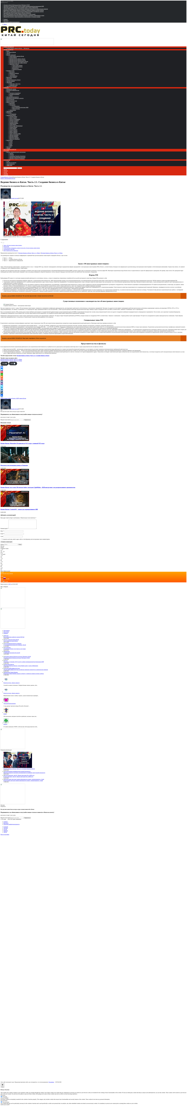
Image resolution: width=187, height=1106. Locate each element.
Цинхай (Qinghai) (13, 136)
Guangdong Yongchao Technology (17, 156)
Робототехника (16, 108)
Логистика (9, 78)
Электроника (12, 110)
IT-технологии (16, 106)
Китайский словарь (11, 89)
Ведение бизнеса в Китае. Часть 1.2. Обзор (52, 253)
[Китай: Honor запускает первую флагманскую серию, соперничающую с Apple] (24, 779)
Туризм (8, 148)
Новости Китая (9, 47)
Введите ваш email (5, 419)
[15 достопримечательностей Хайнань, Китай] (12, 643)
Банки (7, 51)
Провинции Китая (11, 115)
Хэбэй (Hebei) (12, 124)
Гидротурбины (13, 57)
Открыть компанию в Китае (13, 79)
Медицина (12, 103)
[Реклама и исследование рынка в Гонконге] (15, 462)
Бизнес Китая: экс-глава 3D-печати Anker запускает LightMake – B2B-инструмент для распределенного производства (38, 487)
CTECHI (11, 154)
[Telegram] (93, 388)
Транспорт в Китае (14, 64)
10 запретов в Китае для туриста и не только (15, 648)
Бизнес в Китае (8, 49)
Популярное (7, 630)
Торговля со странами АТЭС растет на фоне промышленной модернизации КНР (24, 6)
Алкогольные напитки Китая (16, 56)
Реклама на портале (11, 162)
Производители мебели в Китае (17, 58)
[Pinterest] (93, 372)
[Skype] (93, 386)
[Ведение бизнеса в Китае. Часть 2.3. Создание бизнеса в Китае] (18, 767)
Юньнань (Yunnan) (14, 137)
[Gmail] (93, 379)
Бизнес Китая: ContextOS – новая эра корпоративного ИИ (19, 509)
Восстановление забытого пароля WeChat (14, 637)
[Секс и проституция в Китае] (11, 639)
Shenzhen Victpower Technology (17, 158)
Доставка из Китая (11, 52)
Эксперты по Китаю (11, 86)
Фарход (5, 724)
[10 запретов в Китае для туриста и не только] (7, 647)
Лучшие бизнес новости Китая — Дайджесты (17, 48)
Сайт (2, 536)
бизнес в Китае (8, 398)
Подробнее (51, 1082)
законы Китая (22, 398)
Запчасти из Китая (16, 69)
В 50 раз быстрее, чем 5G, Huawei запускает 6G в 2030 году (18, 776)
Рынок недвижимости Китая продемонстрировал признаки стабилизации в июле (24, 15)
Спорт (10, 141)
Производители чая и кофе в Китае (18, 62)
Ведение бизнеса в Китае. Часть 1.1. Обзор (29, 253)
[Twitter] (93, 369)
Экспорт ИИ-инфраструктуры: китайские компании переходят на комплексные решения (26, 9)
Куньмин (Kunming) (14, 94)
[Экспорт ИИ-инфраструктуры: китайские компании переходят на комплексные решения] (12, 668)
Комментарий (4, 528)
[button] (2, 242)
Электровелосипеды (17, 66)
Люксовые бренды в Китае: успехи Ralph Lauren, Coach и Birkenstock (21, 7)
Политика (8, 112)
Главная (5, 19)
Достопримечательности (12, 97)
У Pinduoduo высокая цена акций (12, 652)
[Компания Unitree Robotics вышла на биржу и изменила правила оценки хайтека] (11, 672)
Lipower (11, 153)
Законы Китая (11, 178)
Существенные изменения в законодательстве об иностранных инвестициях (22, 248)
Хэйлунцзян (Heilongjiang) (15, 125)
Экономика (9, 82)
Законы (8, 53)
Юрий (5, 714)
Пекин (11, 95)
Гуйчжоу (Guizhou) (14, 120)
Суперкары (12, 74)
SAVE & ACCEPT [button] (5, 1104)
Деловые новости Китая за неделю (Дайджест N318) (17, 5)
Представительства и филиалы (11, 250)
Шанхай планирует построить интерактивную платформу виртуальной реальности (24, 772)
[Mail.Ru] (93, 390)
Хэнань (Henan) (13, 127)
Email (2, 533)
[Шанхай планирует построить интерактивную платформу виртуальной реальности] (17, 771)
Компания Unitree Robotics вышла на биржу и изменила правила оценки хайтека (24, 10)
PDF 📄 (13, 363)
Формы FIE (6, 246)
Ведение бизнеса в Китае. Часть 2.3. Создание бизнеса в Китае (19, 768)
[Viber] (93, 383)
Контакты (6, 20)
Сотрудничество (10, 164)
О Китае (6, 87)
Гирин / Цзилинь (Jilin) (15, 133)
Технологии (12, 104)
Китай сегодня (14, 198)
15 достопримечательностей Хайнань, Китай (15, 644)
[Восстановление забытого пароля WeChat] (6, 635)
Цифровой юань (13, 85)
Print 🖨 (4, 363)
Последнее (6, 632)
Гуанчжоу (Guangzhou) (15, 93)
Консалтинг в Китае (11, 77)
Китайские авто (10, 70)
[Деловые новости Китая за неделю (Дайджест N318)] (17, 656)
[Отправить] (93, 395)
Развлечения (9, 140)
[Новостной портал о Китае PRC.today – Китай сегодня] (21, 37)
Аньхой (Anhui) (13, 116)
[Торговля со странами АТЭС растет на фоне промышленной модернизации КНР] (6, 660)
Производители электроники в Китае (18, 61)
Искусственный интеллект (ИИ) (20, 107)
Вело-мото (12, 72)
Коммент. (6, 633)
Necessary (4, 1096)
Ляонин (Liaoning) (13, 135)
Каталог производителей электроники (16, 152)
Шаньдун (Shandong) (14, 139)
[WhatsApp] (93, 374)
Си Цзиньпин (12, 114)
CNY (9, 584)
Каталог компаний (11, 55)
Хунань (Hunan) (13, 129)
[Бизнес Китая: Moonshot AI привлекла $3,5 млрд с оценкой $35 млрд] (15, 440)
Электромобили (13, 76)
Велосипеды (15, 68)
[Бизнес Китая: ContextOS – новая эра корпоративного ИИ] (15, 506)
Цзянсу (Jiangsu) (13, 131)
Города (8, 91)
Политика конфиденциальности (12, 22)
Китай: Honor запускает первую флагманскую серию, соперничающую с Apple (23, 780)
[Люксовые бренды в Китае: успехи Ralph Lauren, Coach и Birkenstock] (9, 664)
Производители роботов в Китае (17, 60)
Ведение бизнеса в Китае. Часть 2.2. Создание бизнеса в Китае (33, 355)
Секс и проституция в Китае (11, 641)
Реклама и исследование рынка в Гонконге (14, 465)
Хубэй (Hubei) (12, 128)
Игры (10, 144)
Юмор (10, 145)
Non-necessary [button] (4, 1100)
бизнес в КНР (15, 398)
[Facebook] (93, 367)
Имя (2, 531)
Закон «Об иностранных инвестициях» (13, 245)
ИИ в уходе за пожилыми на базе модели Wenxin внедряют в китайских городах (24, 11)
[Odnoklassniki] (93, 376)
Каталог (6, 150)
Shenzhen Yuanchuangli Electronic (17, 157)
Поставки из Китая (10, 149)
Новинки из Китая (14, 73)
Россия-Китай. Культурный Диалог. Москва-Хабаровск (17, 12)
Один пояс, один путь (14, 83)
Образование (9, 111)
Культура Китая (10, 99)
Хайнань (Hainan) (13, 123)
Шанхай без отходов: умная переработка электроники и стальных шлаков (22, 16)
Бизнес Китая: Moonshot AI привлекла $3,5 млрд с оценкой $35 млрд (22, 443)
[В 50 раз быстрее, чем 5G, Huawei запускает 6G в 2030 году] (19, 775)
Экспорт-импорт (10, 81)
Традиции (8, 146)
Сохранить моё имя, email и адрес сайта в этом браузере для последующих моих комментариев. (26, 539)
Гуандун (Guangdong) (14, 119)
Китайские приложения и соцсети (15, 98)
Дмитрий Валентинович (10, 703)
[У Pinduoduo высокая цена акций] (7, 651)
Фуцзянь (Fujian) (13, 122)
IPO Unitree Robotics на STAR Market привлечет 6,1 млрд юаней (19, 14)
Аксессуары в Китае (17, 65)
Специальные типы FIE (9, 249)
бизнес (2, 398)
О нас (7, 161)
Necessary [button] (3, 1095)
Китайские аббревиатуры (12, 90)
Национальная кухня (11, 101)
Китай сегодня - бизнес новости (12, 682)
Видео (10, 143)
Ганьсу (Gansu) (13, 118)
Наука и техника (10, 102)
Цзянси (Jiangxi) (13, 132)
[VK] (93, 381)
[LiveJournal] (93, 393)
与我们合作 (9, 165)
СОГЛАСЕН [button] (58, 1082)
